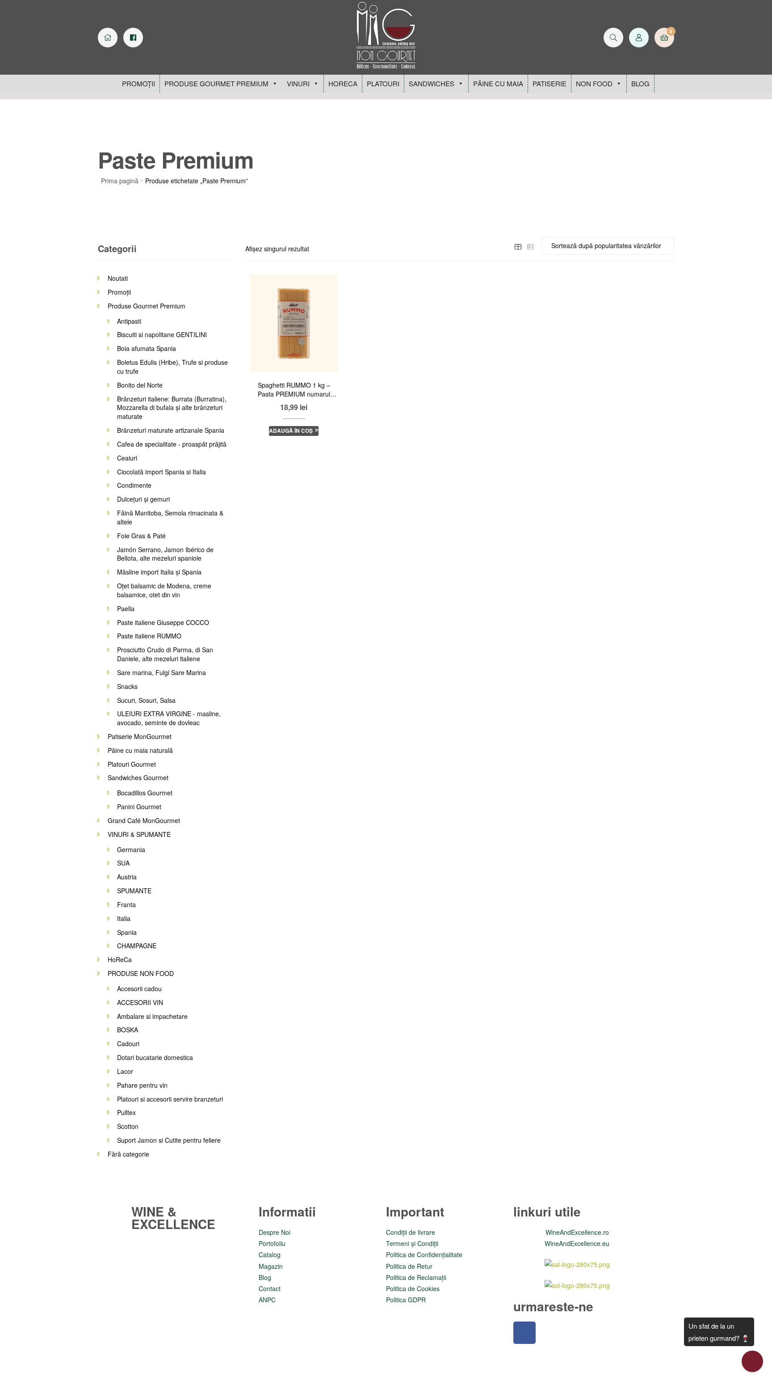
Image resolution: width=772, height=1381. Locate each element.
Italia (123, 918)
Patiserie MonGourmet (140, 736)
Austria (127, 876)
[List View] (530, 245)
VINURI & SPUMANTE (139, 834)
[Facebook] (524, 1333)
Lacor (125, 1071)
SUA (123, 862)
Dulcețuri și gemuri (143, 498)
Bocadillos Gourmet (144, 792)
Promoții (138, 83)
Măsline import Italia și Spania (159, 571)
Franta (126, 904)
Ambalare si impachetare (152, 1016)
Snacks (127, 686)
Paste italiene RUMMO (149, 635)
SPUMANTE (134, 890)
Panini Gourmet (139, 806)
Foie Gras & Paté (141, 535)
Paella (125, 608)
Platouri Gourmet (132, 764)
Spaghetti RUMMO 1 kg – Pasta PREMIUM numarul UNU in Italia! (294, 390)
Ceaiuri (127, 457)
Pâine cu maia (498, 83)
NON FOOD (594, 83)
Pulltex (126, 1112)
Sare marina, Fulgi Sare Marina (161, 672)
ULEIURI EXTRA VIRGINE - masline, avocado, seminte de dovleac (169, 718)
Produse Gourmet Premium (216, 83)
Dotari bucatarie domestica (155, 1057)
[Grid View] (517, 245)
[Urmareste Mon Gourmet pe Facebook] (133, 37)
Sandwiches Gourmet (138, 777)
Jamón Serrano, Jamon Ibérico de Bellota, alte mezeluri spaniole (165, 554)
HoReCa (342, 83)
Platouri (383, 83)
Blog (640, 83)
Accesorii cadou (139, 988)
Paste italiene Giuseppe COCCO (163, 622)
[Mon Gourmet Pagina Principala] (107, 37)
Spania (127, 932)
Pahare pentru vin (142, 1085)
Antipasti (129, 321)
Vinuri (298, 83)
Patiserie (549, 83)
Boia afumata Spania (146, 348)
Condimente (134, 485)
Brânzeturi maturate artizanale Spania (170, 430)
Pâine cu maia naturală (140, 750)
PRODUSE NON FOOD (141, 973)
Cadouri (128, 1043)
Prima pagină (119, 180)
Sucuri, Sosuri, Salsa (146, 700)
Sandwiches (431, 83)
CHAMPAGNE (136, 945)
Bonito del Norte (140, 384)
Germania (131, 849)
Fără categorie (128, 1153)
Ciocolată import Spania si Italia (161, 471)
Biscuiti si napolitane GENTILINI (162, 334)
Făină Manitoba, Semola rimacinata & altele (170, 517)
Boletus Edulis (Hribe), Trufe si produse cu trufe (172, 367)
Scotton (127, 1126)
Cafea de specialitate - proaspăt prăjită (172, 443)
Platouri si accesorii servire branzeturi (170, 1098)
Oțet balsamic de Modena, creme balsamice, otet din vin (164, 590)
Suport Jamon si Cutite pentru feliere (169, 1140)
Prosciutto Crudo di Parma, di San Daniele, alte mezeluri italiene (165, 654)
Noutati (118, 278)
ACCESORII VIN (140, 1002)
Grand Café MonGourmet (144, 820)
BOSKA (127, 1029)
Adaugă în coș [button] (291, 431)
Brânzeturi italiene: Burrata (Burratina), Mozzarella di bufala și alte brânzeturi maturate (172, 407)
